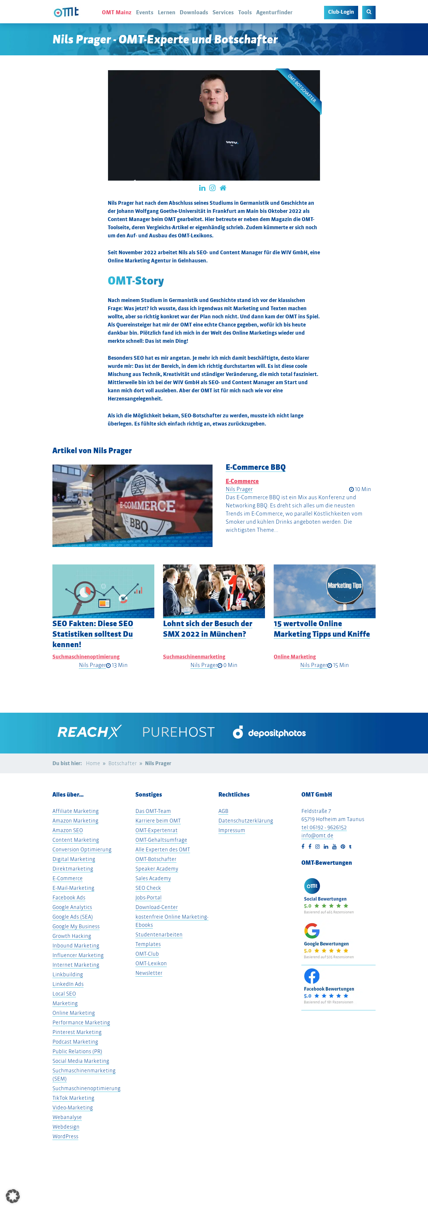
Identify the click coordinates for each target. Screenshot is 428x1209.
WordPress (65, 1136)
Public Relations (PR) (77, 1051)
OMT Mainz (117, 12)
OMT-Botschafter (155, 859)
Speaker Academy (156, 868)
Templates (148, 944)
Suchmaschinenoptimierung (86, 657)
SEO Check (148, 888)
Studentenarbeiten (159, 934)
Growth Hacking (71, 936)
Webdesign (65, 1126)
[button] (10, 516)
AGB (223, 811)
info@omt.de (317, 835)
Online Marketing (295, 657)
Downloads (194, 12)
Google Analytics (72, 907)
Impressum (231, 830)
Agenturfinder (274, 12)
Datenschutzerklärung (245, 820)
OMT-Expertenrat (156, 830)
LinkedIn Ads (68, 984)
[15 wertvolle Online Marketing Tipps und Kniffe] (325, 591)
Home (93, 763)
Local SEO (64, 993)
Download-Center (156, 907)
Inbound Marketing (75, 945)
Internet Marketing (75, 964)
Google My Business (76, 926)
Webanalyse (67, 1117)
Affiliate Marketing (75, 811)
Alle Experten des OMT (162, 849)
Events (144, 12)
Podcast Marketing (75, 1041)
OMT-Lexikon (151, 963)
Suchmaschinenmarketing (194, 657)
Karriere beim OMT (158, 820)
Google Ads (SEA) (72, 916)
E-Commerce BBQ (256, 467)
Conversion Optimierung (82, 849)
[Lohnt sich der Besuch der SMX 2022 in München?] (214, 591)
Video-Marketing (72, 1107)
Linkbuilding (67, 974)
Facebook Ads (68, 897)
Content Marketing (75, 839)
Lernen (166, 12)
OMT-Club (147, 953)
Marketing (65, 1003)
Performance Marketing (81, 1022)
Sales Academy (153, 878)
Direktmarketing (72, 868)
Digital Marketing (73, 859)
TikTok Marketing (73, 1098)
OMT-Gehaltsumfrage (161, 839)
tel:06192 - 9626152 (324, 827)
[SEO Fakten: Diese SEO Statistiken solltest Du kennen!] (103, 591)
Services (223, 12)
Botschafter (122, 763)
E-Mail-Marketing (73, 888)
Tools (245, 12)
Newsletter (148, 973)
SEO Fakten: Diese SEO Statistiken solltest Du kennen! (92, 634)
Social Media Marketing (80, 1061)
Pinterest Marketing (77, 1032)
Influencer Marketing (78, 955)
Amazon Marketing (75, 820)
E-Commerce (242, 481)
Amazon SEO (67, 830)
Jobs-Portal (148, 897)
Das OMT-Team (153, 811)
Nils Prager (239, 489)
